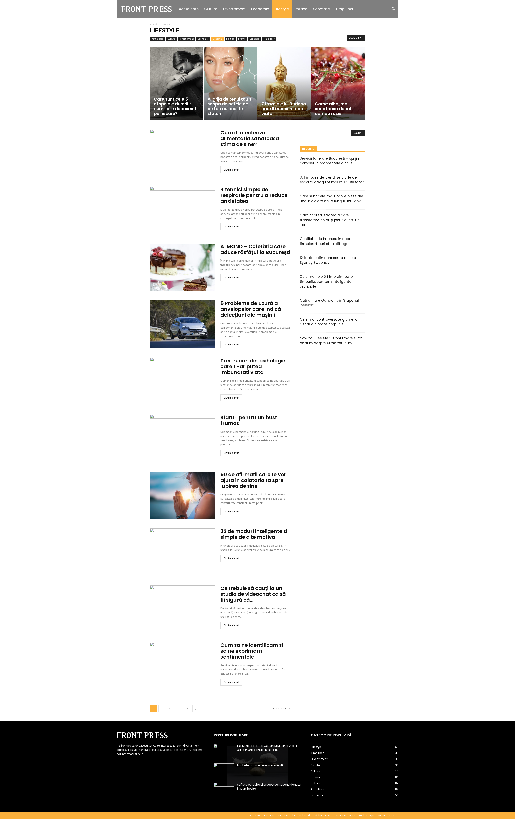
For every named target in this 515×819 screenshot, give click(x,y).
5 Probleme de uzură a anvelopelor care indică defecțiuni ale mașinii (250, 309)
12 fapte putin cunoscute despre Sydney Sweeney (328, 260)
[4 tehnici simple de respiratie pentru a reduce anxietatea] (182, 210)
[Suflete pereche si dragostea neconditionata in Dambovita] (224, 790)
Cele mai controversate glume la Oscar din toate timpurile (329, 322)
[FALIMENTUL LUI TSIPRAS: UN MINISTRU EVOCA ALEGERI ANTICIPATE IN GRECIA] (224, 751)
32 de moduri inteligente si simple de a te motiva (253, 534)
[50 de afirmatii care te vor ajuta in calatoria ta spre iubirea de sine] (182, 495)
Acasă (153, 24)
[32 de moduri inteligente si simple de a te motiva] (182, 552)
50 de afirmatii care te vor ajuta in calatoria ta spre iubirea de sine (253, 480)
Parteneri (269, 815)
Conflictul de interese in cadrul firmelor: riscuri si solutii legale (326, 241)
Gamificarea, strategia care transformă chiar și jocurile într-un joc (330, 220)
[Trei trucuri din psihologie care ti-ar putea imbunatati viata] (182, 381)
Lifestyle (282, 8)
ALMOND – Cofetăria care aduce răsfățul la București (255, 249)
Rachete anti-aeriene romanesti (260, 765)
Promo (242, 38)
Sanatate (321, 8)
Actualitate (189, 8)
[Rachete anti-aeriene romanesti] (224, 770)
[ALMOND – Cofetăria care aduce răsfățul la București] (182, 267)
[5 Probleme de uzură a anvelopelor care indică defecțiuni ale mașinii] (182, 324)
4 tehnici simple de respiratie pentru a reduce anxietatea (253, 195)
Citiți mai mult (231, 169)
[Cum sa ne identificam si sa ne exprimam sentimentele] (182, 666)
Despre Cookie (287, 815)
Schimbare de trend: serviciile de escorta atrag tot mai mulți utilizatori (332, 180)
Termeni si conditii (344, 815)
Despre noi (254, 815)
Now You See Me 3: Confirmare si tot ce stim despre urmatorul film (331, 340)
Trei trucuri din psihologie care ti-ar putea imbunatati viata (252, 366)
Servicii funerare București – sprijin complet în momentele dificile (329, 161)
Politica (301, 8)
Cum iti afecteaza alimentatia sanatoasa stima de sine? (249, 138)
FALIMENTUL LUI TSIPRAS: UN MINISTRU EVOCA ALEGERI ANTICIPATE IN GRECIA (267, 748)
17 (186, 708)
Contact (393, 815)
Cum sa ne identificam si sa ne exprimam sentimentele (251, 651)
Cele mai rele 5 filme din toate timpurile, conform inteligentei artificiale (326, 281)
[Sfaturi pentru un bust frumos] (182, 438)
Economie (260, 8)
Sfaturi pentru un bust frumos (248, 420)
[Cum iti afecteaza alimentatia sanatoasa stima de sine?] (182, 153)
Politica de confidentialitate (314, 815)
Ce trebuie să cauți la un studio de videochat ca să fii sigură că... (253, 594)
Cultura (210, 8)
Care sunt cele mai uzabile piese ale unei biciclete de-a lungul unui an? (331, 198)
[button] (393, 9)
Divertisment (234, 8)
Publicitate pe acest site (372, 815)
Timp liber (344, 8)
